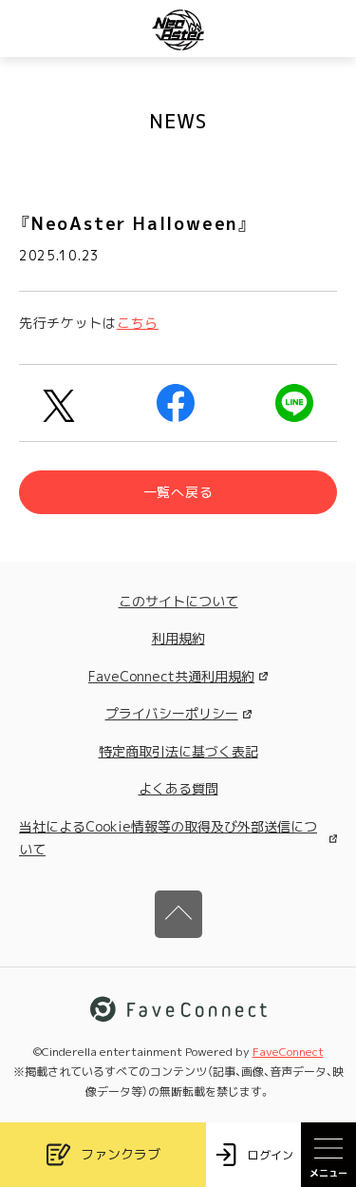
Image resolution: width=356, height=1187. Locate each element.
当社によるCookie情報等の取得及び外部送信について (168, 838)
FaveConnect (288, 1051)
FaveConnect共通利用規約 (171, 676)
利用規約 (178, 638)
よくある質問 (178, 788)
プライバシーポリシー (171, 713)
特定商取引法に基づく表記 (178, 751)
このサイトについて (178, 601)
